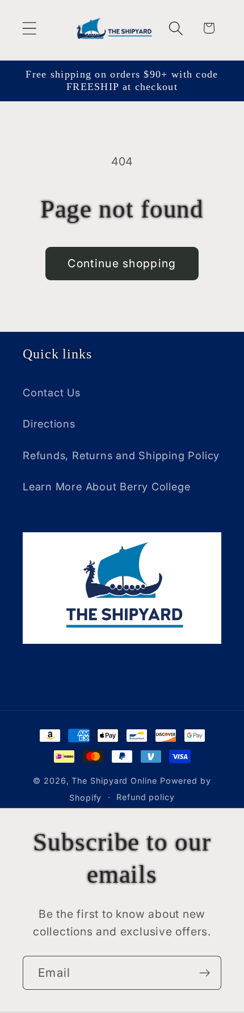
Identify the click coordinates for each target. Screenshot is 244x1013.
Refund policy (145, 797)
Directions (49, 423)
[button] (29, 28)
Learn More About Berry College (106, 486)
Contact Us (52, 392)
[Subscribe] (204, 973)
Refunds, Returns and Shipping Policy (121, 455)
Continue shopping (122, 263)
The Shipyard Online (114, 780)
